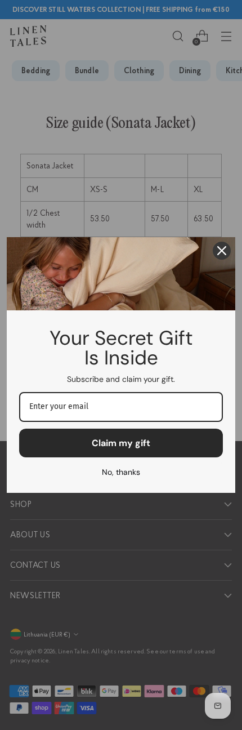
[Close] (221, 250)
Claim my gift (121, 443)
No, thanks (121, 472)
